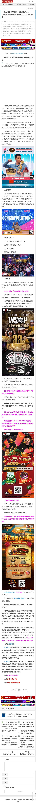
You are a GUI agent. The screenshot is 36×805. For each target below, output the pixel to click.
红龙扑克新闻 (9, 4)
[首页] (33, 793)
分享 (25, 690)
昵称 (5, 775)
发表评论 (30, 8)
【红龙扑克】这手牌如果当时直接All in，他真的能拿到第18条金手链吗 (9, 745)
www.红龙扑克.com (17, 53)
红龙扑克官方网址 (12, 675)
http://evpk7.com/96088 (14, 640)
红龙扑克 (7, 661)
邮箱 (5, 779)
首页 (4, 4)
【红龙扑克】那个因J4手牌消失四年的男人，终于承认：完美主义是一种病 (9, 731)
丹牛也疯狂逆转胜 (19, 598)
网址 (5, 783)
